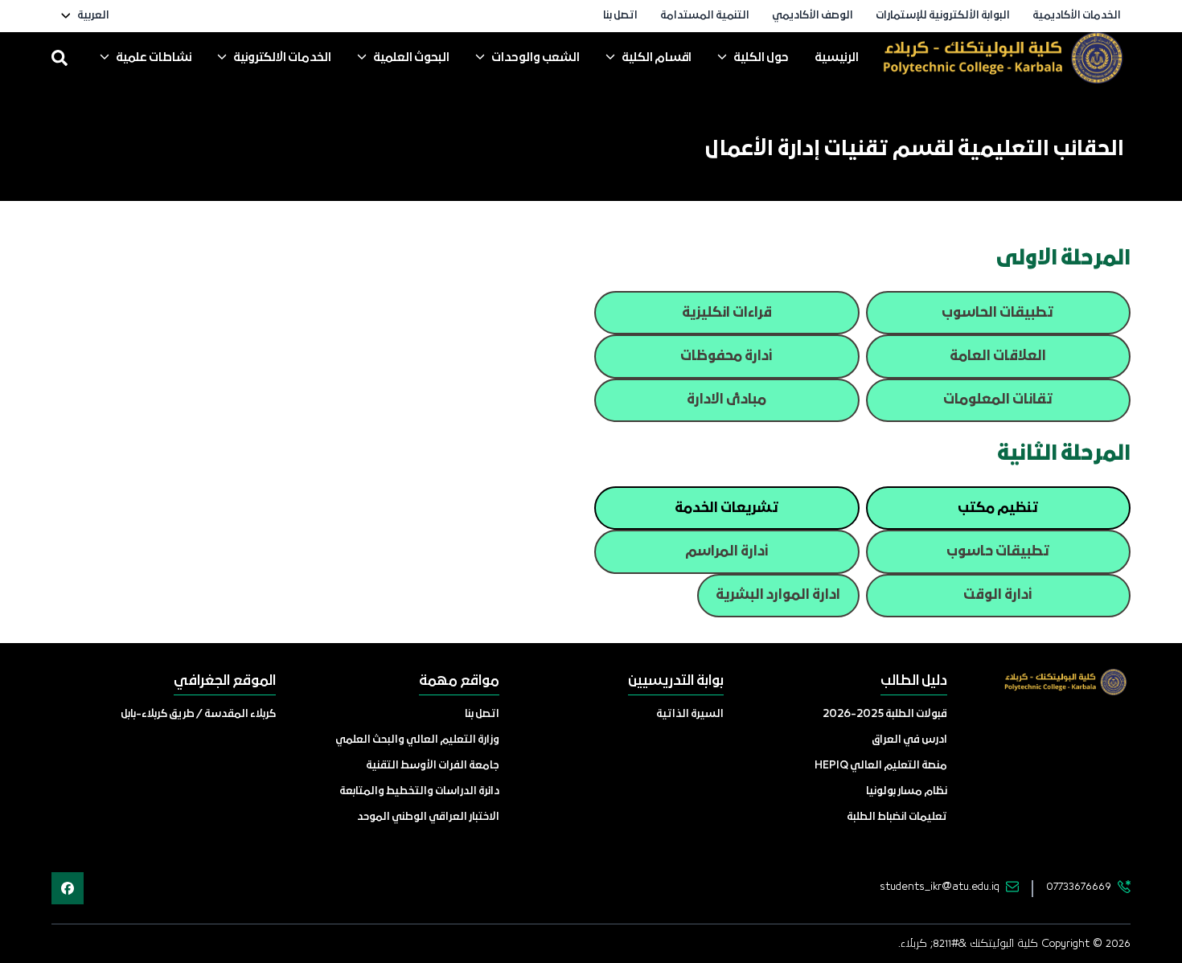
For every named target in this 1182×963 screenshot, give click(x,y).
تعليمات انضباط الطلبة (897, 817)
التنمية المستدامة (704, 16)
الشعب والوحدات (535, 58)
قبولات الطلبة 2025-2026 (885, 714)
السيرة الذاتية (690, 714)
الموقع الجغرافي (225, 681)
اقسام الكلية (657, 58)
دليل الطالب (913, 681)
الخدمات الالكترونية (282, 58)
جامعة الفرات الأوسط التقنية (432, 765)
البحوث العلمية (411, 58)
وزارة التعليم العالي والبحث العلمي (417, 740)
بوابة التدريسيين (676, 681)
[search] (59, 58)
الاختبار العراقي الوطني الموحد (428, 817)
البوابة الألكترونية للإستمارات (943, 16)
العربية (93, 16)
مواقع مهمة (459, 681)
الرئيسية (837, 58)
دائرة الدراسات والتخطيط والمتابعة (419, 791)
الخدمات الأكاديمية (1076, 16)
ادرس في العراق (909, 740)
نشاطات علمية (153, 58)
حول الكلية (761, 58)
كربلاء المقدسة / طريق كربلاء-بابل (198, 714)
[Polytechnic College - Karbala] (1002, 58)
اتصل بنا (620, 16)
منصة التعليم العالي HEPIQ (881, 765)
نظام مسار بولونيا (906, 791)
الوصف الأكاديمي (812, 16)
